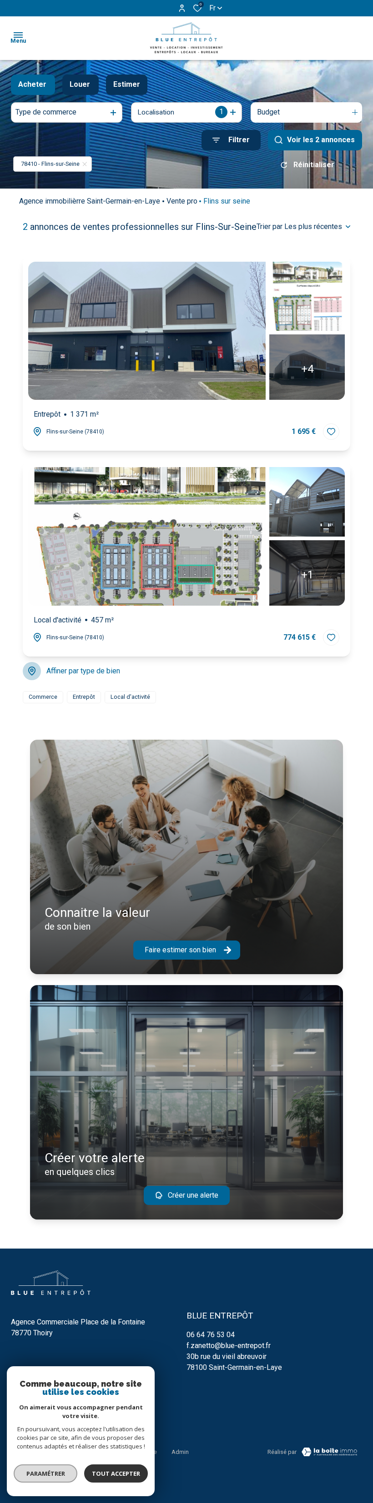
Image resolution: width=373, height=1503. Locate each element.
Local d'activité (74, 620)
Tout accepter (116, 1473)
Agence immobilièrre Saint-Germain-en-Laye (89, 201)
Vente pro (181, 201)
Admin (180, 1451)
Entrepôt (66, 414)
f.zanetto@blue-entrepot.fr (228, 1345)
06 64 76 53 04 (210, 1334)
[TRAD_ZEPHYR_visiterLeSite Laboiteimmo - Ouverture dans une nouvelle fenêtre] (329, 1452)
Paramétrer (45, 1473)
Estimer (126, 84)
